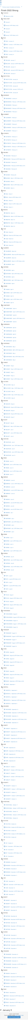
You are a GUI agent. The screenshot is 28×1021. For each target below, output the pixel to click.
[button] (1, 1)
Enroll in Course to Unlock (14, 1017)
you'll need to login (19, 1015)
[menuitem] (1, 3)
